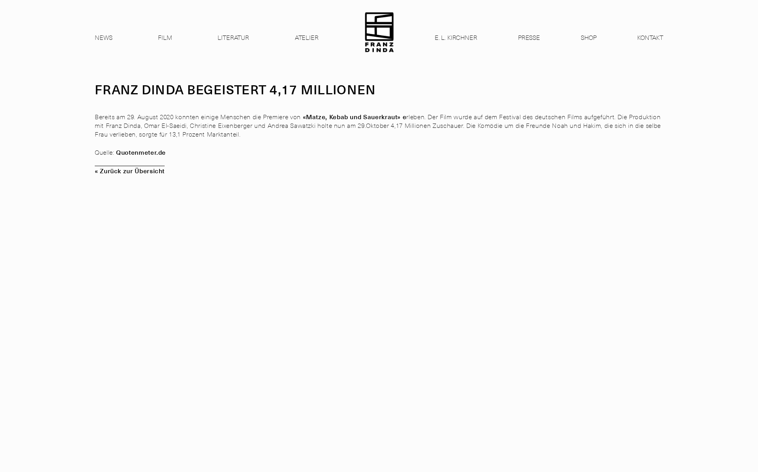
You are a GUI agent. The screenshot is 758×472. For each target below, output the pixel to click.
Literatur (233, 37)
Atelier (307, 37)
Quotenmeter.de (141, 152)
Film (165, 37)
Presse (529, 37)
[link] (379, 39)
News (103, 37)
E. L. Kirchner (456, 37)
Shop (588, 37)
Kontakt (650, 37)
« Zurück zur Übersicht (130, 170)
